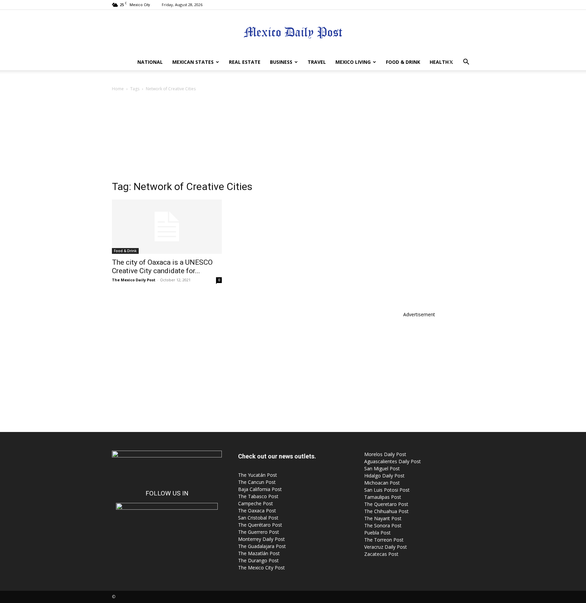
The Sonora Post (383, 525)
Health (439, 62)
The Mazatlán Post (259, 553)
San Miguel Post (382, 468)
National (150, 62)
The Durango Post (258, 560)
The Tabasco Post (258, 496)
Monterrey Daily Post (261, 539)
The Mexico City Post (261, 567)
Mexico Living (353, 62)
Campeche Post (255, 503)
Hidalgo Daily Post (384, 475)
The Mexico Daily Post (133, 279)
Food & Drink (403, 62)
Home (118, 89)
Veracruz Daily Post (385, 547)
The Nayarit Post (383, 518)
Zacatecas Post (381, 554)
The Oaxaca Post (257, 510)
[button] (466, 62)
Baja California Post (260, 489)
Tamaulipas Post (382, 497)
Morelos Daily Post (385, 454)
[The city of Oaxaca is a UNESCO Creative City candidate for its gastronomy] (167, 227)
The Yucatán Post (257, 475)
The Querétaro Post (260, 525)
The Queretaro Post (386, 504)
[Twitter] (451, 62)
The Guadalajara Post (262, 546)
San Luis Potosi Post (387, 490)
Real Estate (244, 62)
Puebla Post (377, 532)
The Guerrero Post (258, 532)
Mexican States (193, 62)
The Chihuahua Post (386, 511)
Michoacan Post (382, 482)
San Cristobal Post (258, 517)
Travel (317, 62)
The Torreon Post (384, 539)
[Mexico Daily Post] (293, 32)
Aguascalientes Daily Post (392, 461)
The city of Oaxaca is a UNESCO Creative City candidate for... (162, 266)
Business (281, 62)
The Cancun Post (257, 482)
